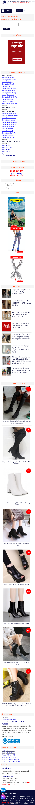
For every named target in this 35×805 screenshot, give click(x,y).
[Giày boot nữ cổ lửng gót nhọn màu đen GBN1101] (17, 605)
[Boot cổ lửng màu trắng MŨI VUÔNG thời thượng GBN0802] (17, 485)
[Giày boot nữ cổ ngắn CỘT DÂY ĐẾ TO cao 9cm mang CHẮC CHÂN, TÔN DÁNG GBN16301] (17, 685)
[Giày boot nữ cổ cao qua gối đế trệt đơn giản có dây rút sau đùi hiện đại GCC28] (17, 403)
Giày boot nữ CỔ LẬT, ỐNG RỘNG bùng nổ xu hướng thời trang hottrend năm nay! (21, 337)
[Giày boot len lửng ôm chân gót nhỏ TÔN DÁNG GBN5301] (17, 644)
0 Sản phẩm (19, 10)
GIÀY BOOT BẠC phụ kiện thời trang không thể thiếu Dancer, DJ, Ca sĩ (21, 314)
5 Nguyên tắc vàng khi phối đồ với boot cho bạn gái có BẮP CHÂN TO (21, 292)
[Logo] (17, 2)
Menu (8, 10)
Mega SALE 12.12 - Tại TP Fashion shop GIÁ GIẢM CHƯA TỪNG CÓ (21, 325)
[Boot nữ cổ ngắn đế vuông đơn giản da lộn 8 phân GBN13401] (17, 526)
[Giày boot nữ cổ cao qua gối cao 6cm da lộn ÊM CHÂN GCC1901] (17, 444)
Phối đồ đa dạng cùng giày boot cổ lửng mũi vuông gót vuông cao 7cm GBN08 (21, 370)
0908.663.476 (8, 802)
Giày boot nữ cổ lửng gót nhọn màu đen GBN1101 (17, 623)
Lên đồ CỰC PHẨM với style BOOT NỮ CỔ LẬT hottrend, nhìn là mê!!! (21, 303)
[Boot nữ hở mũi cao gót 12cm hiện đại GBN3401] (17, 567)
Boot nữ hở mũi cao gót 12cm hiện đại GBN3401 (16, 584)
